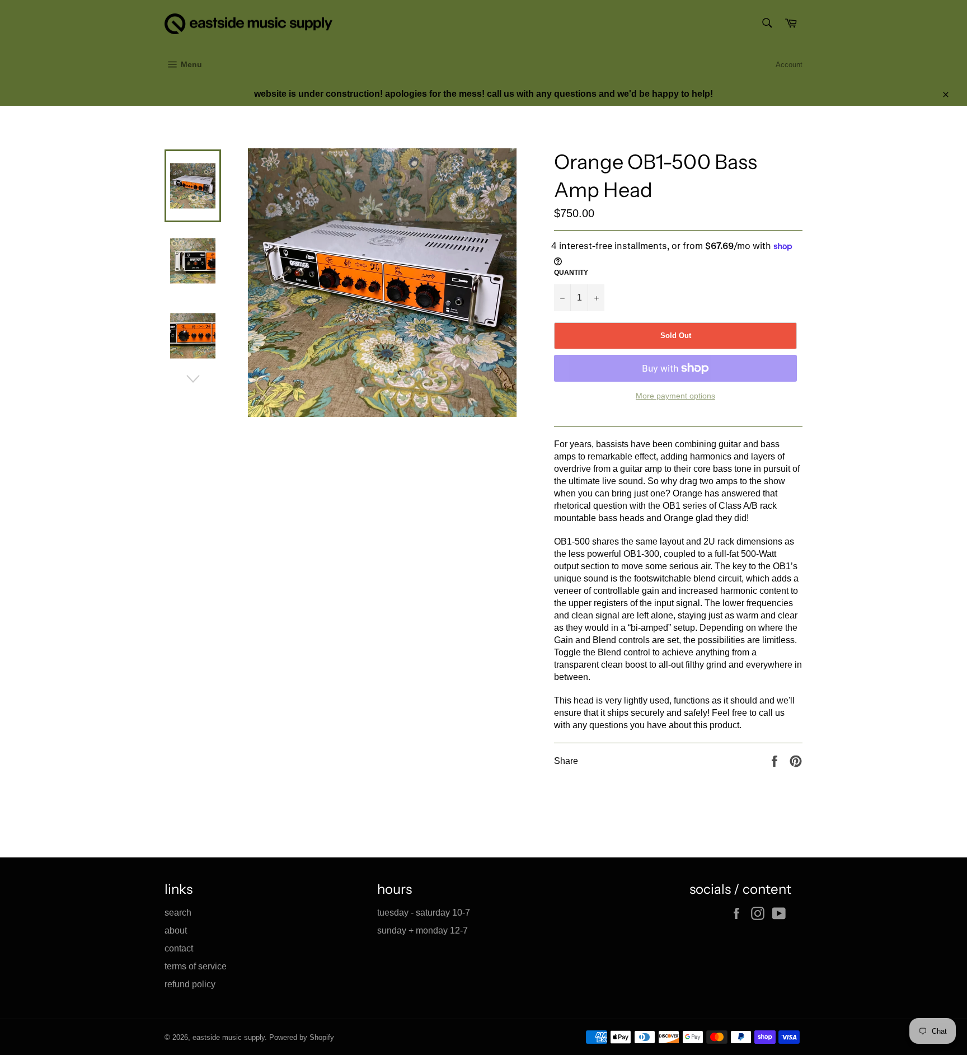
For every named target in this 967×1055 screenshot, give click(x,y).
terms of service (196, 966)
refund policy (190, 984)
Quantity (571, 272)
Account (789, 64)
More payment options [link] (675, 395)
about (176, 930)
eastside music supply (229, 1037)
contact (179, 948)
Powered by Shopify (301, 1037)
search (178, 912)
